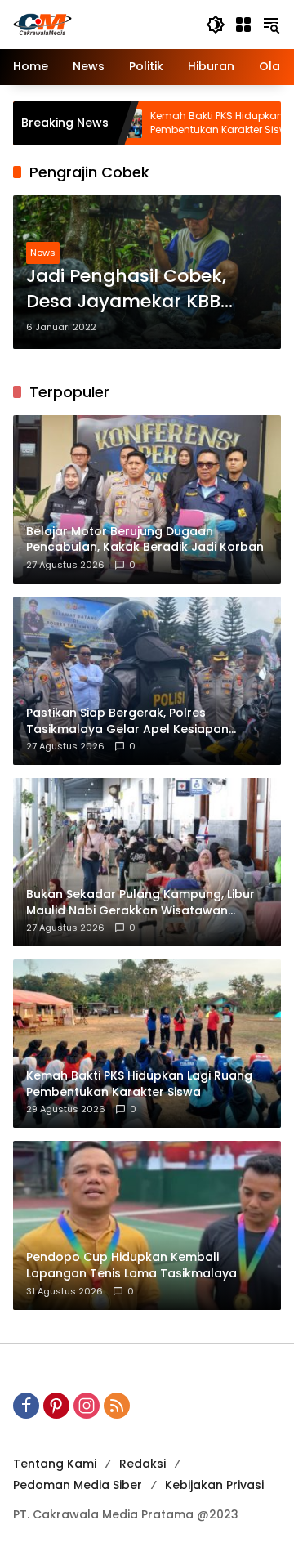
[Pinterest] (56, 1406)
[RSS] (117, 1406)
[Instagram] (87, 1406)
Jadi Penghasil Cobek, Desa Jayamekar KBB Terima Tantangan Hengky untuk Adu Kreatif (143, 289)
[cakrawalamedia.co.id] (101, 24)
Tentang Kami (54, 1463)
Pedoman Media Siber (77, 1485)
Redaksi (142, 1463)
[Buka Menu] (243, 24)
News (43, 252)
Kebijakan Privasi (214, 1485)
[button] (215, 24)
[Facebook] (26, 1406)
